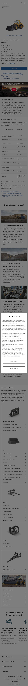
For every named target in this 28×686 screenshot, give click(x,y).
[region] (14, 343)
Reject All (14, 364)
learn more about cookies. (14, 356)
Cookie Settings (14, 368)
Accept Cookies (14, 361)
